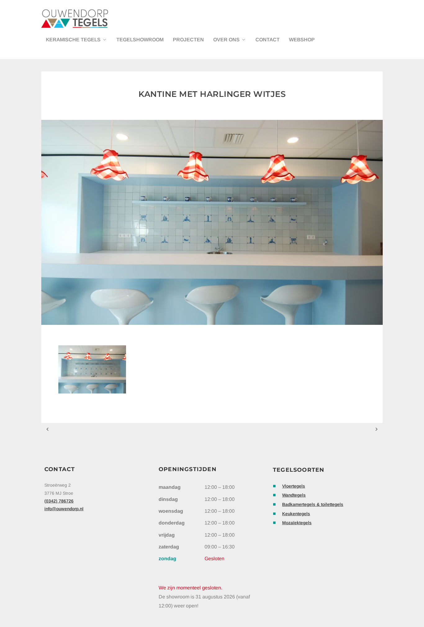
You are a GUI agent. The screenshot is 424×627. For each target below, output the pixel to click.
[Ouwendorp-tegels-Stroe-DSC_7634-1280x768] (92, 391)
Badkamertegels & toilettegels (312, 504)
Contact (267, 39)
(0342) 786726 (59, 500)
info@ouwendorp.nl (63, 508)
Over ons (226, 39)
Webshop (302, 39)
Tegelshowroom (140, 39)
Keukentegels (296, 513)
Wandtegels (294, 495)
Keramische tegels (73, 39)
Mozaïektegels (297, 522)
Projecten (188, 39)
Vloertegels (293, 486)
